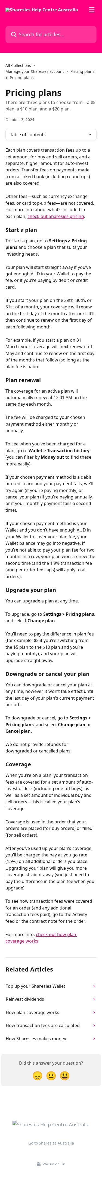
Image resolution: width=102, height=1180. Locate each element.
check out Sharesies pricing (55, 216)
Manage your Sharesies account (34, 71)
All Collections (18, 65)
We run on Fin (54, 1164)
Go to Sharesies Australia (51, 1143)
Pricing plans (82, 71)
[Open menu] (92, 9)
